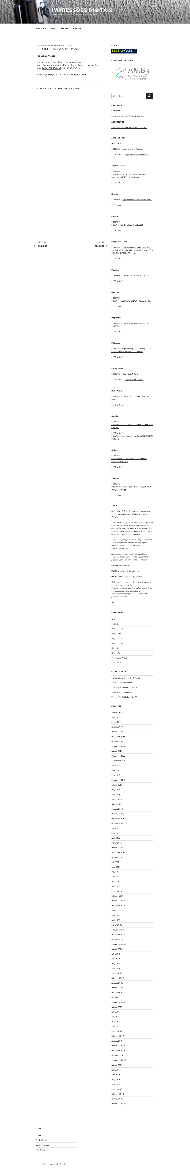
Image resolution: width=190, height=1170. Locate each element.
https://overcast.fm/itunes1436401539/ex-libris (131, 301)
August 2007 (116, 1007)
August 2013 (116, 785)
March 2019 (116, 722)
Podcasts (40, 28)
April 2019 (115, 717)
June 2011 (115, 867)
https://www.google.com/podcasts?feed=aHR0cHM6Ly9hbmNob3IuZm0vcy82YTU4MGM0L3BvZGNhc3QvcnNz (132, 250)
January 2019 (117, 727)
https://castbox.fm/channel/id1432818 (127, 225)
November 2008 (118, 934)
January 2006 (117, 1099)
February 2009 (117, 930)
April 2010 (115, 886)
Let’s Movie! (116, 662)
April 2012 (115, 838)
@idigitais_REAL (79, 74)
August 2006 (117, 1065)
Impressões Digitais (82, 10)
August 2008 (117, 949)
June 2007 (115, 1017)
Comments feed (42, 1145)
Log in (38, 1135)
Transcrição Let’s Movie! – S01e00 (125, 678)
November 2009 (118, 906)
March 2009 (116, 925)
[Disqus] (70, 126)
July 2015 (115, 765)
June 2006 (115, 1074)
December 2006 (118, 1046)
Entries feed (41, 1140)
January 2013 (117, 809)
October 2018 (117, 741)
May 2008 (115, 964)
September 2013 (118, 780)
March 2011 (116, 881)
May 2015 (115, 775)
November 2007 (118, 992)
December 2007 (118, 988)
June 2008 (115, 959)
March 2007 (116, 1031)
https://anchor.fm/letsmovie (136, 154)
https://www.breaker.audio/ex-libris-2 (137, 199)
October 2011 (117, 857)
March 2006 (116, 1089)
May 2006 (115, 1079)
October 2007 (117, 997)
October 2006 (117, 1055)
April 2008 (115, 968)
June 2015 (115, 770)
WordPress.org (42, 1150)
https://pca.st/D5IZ (130, 374)
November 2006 (118, 1050)
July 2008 (115, 954)
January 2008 (117, 983)
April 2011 (115, 876)
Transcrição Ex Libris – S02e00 (124, 687)
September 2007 (118, 1002)
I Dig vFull (115, 648)
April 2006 (115, 1084)
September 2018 (118, 746)
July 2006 (115, 1070)
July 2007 (115, 1012)
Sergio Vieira (64, 45)
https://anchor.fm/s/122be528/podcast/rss (129, 127)
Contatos (77, 28)
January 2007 (117, 1041)
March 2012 (116, 843)
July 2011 (115, 862)
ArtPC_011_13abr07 (51, 68)
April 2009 (115, 920)
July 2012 (115, 828)
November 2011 (118, 852)
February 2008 (117, 978)
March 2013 (116, 799)
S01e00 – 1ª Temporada (121, 683)
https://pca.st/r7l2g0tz (134, 379)
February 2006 (117, 1094)
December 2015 (118, 756)
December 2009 (118, 901)
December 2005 (118, 1104)
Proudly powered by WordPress (56, 1164)
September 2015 (118, 761)
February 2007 (117, 1036)
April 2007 (115, 1026)
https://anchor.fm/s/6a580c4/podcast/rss (128, 116)
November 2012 (118, 819)
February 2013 (117, 804)
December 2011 (118, 847)
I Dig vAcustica (48, 89)
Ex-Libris (115, 624)
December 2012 (118, 814)
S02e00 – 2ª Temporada (121, 692)
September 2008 (118, 944)
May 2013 (115, 789)
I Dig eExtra (116, 634)
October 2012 (117, 823)
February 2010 (117, 896)
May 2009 (115, 915)
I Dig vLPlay (116, 653)
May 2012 (115, 833)
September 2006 (118, 1060)
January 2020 (117, 712)
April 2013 (115, 794)
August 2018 (116, 751)
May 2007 (115, 1021)
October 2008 (117, 939)
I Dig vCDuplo (117, 643)
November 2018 (118, 736)
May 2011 (115, 872)
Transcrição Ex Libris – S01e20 (124, 697)
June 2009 (115, 910)
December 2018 (118, 732)
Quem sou (64, 28)
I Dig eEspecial (117, 629)
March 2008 (116, 973)
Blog (53, 28)
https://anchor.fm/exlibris (132, 149)
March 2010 (116, 891)
